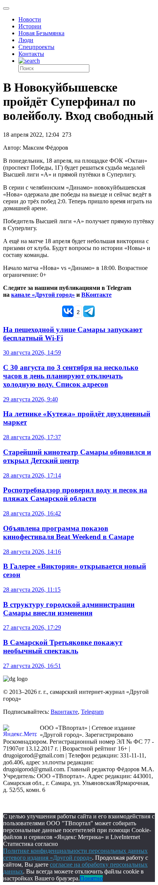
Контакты (31, 54)
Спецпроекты (36, 47)
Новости (29, 19)
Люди (25, 40)
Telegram (92, 711)
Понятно (91, 878)
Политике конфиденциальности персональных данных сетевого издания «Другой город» (75, 854)
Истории (29, 26)
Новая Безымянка (41, 33)
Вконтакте (64, 711)
